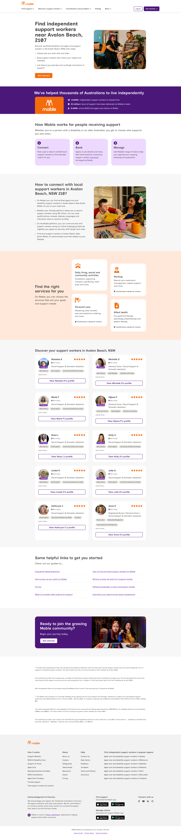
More (107, 9)
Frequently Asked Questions (47, 571)
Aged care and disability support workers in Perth (123, 771)
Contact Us (85, 756)
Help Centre (85, 760)
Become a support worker (49, 9)
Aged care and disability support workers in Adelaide (125, 764)
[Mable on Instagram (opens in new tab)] (152, 801)
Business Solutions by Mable (39, 771)
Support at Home (34, 764)
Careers (65, 760)
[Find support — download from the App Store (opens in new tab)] (102, 804)
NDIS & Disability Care (37, 760)
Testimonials (67, 767)
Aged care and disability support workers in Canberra (125, 778)
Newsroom (66, 771)
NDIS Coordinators (35, 775)
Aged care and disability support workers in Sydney (124, 756)
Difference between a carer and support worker (114, 587)
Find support (27, 9)
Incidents (84, 767)
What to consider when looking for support (54, 594)
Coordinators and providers (77, 9)
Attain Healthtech (53, 815)
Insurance (85, 775)
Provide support (34, 782)
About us (65, 756)
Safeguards (67, 764)
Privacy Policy (89, 833)
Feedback (84, 764)
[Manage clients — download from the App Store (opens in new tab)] (102, 818)
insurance (94, 157)
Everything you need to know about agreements (114, 594)
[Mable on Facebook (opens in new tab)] (139, 801)
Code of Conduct (101, 833)
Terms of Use (78, 833)
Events (65, 775)
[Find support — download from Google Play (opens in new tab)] (118, 804)
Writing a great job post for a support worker (113, 579)
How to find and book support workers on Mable (114, 571)
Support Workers (34, 756)
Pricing (98, 9)
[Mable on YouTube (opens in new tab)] (143, 801)
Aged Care (32, 767)
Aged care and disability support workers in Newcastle (126, 775)
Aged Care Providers (36, 778)
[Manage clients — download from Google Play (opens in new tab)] (118, 818)
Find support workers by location (41, 786)
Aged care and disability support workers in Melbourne (126, 760)
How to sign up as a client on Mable (51, 579)
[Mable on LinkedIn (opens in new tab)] (148, 801)
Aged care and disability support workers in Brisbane (125, 767)
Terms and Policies (88, 771)
